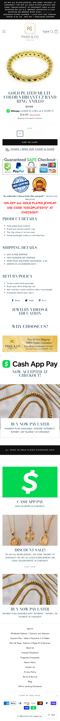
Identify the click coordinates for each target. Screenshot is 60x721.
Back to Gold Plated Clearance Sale (32, 450)
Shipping (20, 118)
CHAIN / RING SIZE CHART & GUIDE (32, 149)
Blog (30, 681)
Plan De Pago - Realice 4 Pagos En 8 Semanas (30, 643)
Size (30, 128)
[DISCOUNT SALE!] (30, 530)
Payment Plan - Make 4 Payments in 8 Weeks (30, 638)
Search (30, 628)
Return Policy (30, 662)
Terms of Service (30, 676)
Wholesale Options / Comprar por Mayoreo (30, 633)
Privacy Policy (30, 671)
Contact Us (30, 667)
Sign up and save (30, 695)
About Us (30, 647)
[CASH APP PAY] (30, 482)
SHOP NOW (30, 567)
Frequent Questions (29, 652)
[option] (30, 9)
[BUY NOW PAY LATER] (30, 589)
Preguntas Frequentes (30, 657)
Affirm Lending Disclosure (30, 686)
